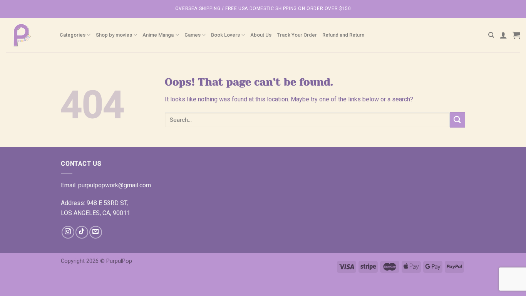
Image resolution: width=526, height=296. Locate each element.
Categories (72, 35)
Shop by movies (114, 35)
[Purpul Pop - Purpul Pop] (27, 35)
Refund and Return (343, 35)
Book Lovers (225, 35)
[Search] (491, 35)
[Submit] (457, 119)
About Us (260, 35)
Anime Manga (158, 35)
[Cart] (516, 35)
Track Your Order (297, 35)
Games (192, 35)
